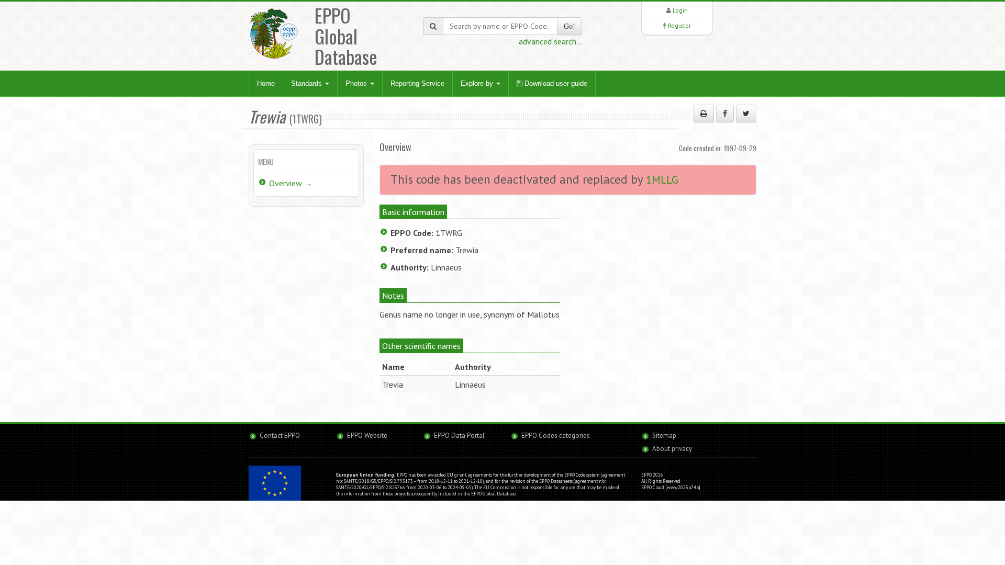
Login (680, 10)
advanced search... (550, 41)
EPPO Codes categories (555, 435)
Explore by (478, 83)
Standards (307, 83)
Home (266, 83)
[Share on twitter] (746, 113)
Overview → (290, 183)
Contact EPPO (280, 435)
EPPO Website (367, 435)
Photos (357, 83)
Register (679, 25)
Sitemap (664, 435)
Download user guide (554, 83)
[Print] (704, 113)
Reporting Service (417, 83)
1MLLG (662, 180)
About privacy (672, 448)
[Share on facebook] (725, 113)
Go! (569, 26)
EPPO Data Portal (459, 435)
